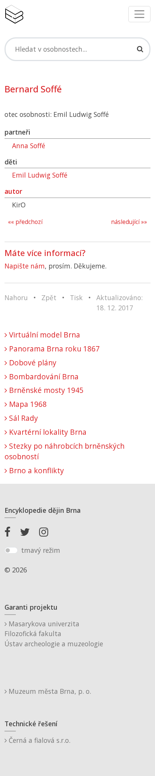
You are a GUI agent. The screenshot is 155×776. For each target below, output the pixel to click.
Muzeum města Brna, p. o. (49, 691)
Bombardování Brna (43, 376)
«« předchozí (25, 222)
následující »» (129, 222)
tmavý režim (40, 550)
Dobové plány (31, 362)
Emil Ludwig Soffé (39, 174)
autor (13, 191)
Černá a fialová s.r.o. (38, 740)
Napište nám (25, 265)
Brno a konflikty (35, 470)
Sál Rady (22, 418)
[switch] (11, 550)
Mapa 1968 (27, 404)
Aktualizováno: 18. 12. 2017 (119, 302)
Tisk (76, 297)
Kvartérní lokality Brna (47, 432)
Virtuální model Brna (43, 335)
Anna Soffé (28, 145)
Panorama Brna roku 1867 (53, 349)
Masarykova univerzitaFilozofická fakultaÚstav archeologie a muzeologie (54, 633)
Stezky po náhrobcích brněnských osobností (65, 451)
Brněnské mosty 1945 (45, 390)
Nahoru (16, 297)
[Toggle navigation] (139, 14)
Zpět (48, 297)
